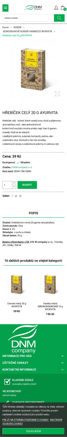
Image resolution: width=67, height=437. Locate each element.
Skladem (25, 162)
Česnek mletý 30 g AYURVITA (16, 305)
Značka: (6, 167)
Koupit (27, 184)
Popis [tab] (33, 213)
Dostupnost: (9, 162)
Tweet (16, 196)
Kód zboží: (8, 171)
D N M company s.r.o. (22, 167)
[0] (63, 8)
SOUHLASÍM (33, 431)
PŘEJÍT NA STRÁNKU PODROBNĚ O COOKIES (25, 420)
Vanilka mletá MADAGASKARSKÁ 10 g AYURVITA (50, 306)
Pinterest (20, 196)
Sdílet (12, 196)
